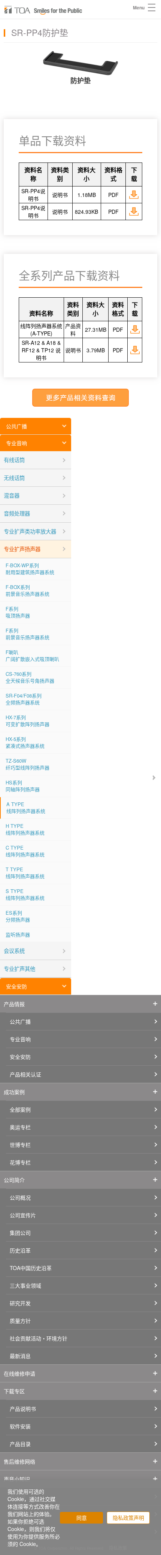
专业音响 (16, 443)
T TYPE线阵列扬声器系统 (25, 873)
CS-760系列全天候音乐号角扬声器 (30, 677)
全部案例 (20, 1109)
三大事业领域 (25, 1285)
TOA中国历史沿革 (31, 1268)
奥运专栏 (20, 1127)
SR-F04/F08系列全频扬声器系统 (24, 699)
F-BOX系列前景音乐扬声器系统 (27, 590)
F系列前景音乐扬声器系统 (27, 634)
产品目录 (20, 1444)
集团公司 (20, 1232)
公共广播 (16, 426)
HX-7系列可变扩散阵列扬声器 (27, 721)
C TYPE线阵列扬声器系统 (25, 851)
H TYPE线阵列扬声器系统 (25, 829)
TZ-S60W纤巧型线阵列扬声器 (27, 764)
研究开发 (20, 1303)
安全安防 (16, 986)
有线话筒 (14, 460)
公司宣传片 (23, 1215)
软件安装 (20, 1426)
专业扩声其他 (19, 968)
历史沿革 (20, 1250)
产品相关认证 (25, 1074)
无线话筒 (14, 478)
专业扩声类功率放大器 (30, 531)
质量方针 (20, 1320)
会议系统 (14, 950)
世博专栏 (20, 1144)
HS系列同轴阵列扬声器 (23, 786)
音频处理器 (17, 513)
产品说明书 (23, 1408)
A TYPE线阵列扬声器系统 (25, 808)
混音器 (11, 495)
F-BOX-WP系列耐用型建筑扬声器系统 (30, 569)
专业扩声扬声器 (22, 549)
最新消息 (20, 1356)
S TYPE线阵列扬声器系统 (25, 894)
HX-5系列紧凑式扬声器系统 (25, 742)
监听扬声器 (18, 934)
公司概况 (20, 1197)
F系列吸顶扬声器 (18, 612)
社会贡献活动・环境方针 (38, 1338)
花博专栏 (20, 1162)
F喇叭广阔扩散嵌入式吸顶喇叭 (32, 656)
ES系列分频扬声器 (18, 916)
